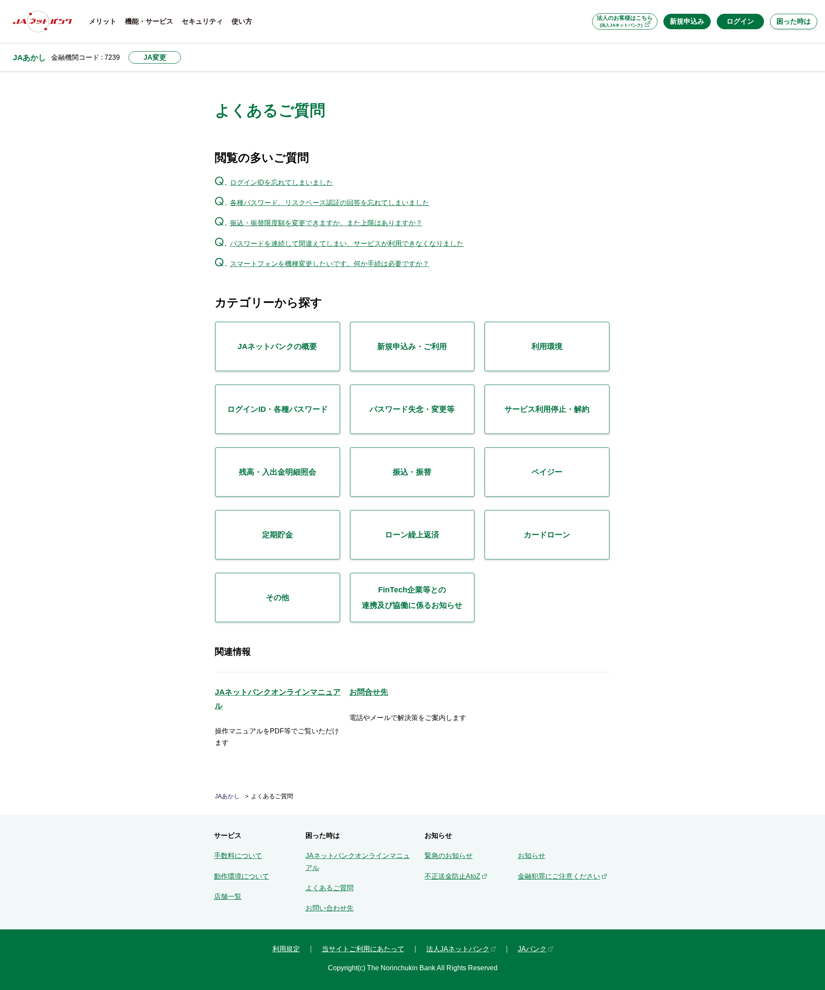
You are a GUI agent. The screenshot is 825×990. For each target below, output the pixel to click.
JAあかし (29, 57)
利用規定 (286, 949)
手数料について (238, 855)
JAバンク (532, 949)
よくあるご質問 (330, 888)
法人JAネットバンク (457, 949)
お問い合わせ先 (330, 908)
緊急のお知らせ (449, 855)
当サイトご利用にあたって (363, 949)
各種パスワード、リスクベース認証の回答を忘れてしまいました (329, 202)
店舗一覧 (227, 896)
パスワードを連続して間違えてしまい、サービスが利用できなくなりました (347, 243)
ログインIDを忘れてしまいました (281, 182)
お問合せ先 (368, 691)
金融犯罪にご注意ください (559, 876)
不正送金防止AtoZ (452, 876)
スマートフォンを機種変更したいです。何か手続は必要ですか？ (329, 263)
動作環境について (241, 876)
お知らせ (531, 855)
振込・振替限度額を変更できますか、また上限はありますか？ (326, 223)
